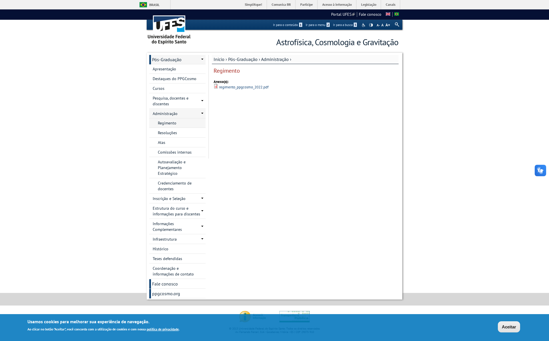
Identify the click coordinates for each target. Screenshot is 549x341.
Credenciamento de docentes (175, 186)
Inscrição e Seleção (169, 198)
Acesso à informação (337, 4)
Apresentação (164, 69)
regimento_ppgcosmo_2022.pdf (243, 87)
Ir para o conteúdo (287, 25)
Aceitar (509, 326)
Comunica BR (281, 4)
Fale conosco (370, 14)
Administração (275, 59)
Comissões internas (175, 152)
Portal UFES (343, 14)
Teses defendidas (167, 258)
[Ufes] (169, 28)
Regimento (167, 123)
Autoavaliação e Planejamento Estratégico (172, 167)
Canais (390, 4)
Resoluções (167, 132)
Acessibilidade (364, 25)
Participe (306, 4)
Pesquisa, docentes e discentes (170, 101)
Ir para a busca (344, 25)
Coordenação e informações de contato (173, 271)
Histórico (160, 248)
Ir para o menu (317, 25)
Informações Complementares (167, 226)
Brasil (154, 5)
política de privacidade (163, 329)
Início (219, 59)
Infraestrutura (165, 239)
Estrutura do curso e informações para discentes (176, 211)
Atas (161, 142)
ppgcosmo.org (166, 293)
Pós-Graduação (243, 59)
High (371, 25)
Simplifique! (253, 4)
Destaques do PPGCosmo (174, 78)
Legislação (368, 4)
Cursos (158, 88)
